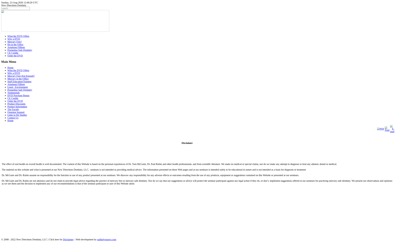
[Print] (387, 130)
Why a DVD (13, 39)
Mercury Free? (14, 41)
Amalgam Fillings (16, 47)
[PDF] (380, 129)
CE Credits (12, 53)
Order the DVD (15, 55)
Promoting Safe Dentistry (19, 50)
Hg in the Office (15, 44)
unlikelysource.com (106, 239)
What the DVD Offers (18, 36)
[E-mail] (392, 131)
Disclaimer (68, 239)
